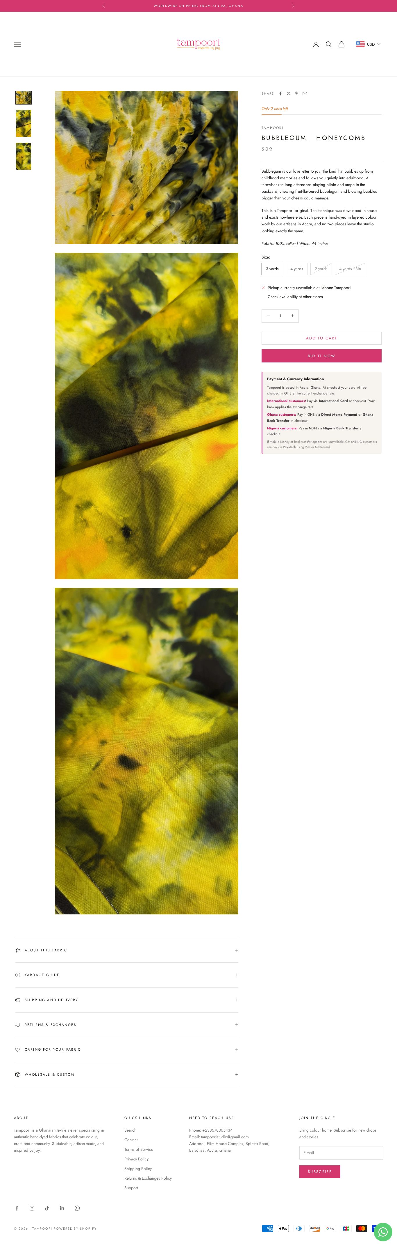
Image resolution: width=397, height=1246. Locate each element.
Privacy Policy (136, 1159)
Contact (130, 1140)
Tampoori (272, 127)
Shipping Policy (138, 1168)
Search (130, 1130)
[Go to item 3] (23, 156)
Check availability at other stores (295, 296)
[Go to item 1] (23, 98)
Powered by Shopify (75, 1228)
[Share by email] (305, 93)
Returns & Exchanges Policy (148, 1178)
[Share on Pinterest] (296, 93)
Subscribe (320, 1171)
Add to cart (321, 338)
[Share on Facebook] (280, 93)
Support (131, 1188)
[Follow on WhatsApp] (77, 1208)
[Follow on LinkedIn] (62, 1208)
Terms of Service (138, 1149)
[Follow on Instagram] (32, 1208)
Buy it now (321, 355)
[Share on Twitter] (288, 93)
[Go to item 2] (23, 123)
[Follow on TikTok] (47, 1208)
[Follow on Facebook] (17, 1208)
